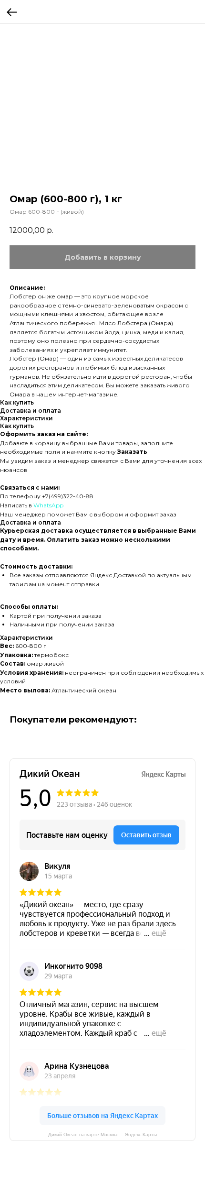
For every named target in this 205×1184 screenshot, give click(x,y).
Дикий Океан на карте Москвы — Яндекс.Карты (102, 1134)
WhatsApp (48, 505)
